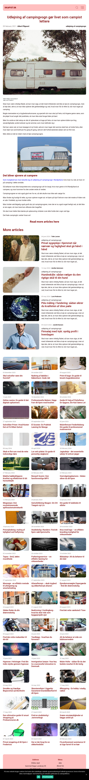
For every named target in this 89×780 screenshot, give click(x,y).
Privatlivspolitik (47, 777)
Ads (60, 763)
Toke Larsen (55, 236)
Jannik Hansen (58, 325)
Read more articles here (44, 221)
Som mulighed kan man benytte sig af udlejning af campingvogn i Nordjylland (33, 180)
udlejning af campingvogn (76, 26)
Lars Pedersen (56, 296)
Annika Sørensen (57, 268)
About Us (60, 766)
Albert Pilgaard (23, 26)
